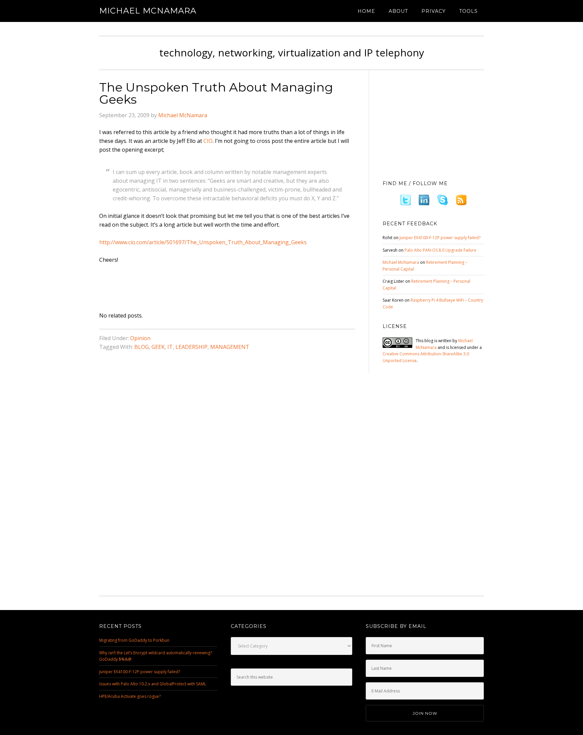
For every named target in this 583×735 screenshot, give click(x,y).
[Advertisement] (222, 288)
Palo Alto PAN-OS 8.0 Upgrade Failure (440, 250)
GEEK (158, 347)
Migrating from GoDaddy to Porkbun (134, 640)
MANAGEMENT (229, 347)
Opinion (140, 338)
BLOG (141, 347)
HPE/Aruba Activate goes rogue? (130, 696)
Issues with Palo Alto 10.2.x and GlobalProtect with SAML (152, 684)
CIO (208, 141)
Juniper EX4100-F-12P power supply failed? (439, 237)
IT (170, 347)
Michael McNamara (147, 11)
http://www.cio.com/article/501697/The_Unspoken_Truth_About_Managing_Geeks (203, 242)
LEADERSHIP (191, 347)
